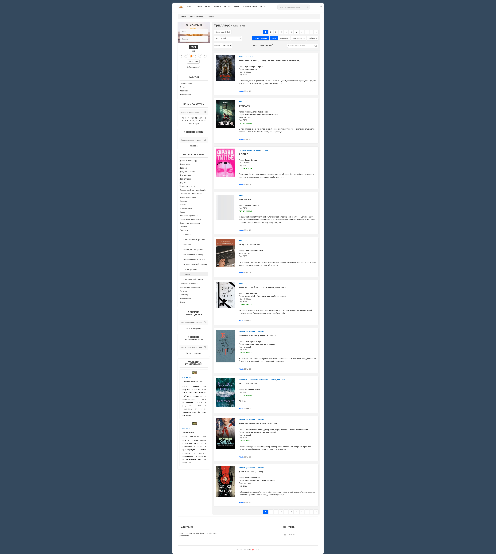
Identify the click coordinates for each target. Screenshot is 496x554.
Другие (183, 182)
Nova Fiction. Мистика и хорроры (260, 480)
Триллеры (200, 17)
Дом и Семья (185, 175)
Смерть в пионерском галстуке (259, 432)
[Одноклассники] (191, 56)
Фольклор (184, 294)
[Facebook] (205, 56)
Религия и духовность (190, 215)
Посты (182, 87)
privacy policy (184, 536)
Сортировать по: (261, 38)
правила (214, 533)
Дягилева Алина (252, 477)
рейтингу (313, 38)
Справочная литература (190, 219)
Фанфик (183, 291)
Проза (182, 212)
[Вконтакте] (181, 56)
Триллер (187, 274)
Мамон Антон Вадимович (256, 112)
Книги (199, 6)
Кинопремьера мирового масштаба (261, 114)
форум (189, 533)
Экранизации (185, 94)
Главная (190, 6)
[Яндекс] (195, 56)
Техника (183, 226)
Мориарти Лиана (252, 389)
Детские (183, 168)
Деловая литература (252, 13)
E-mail (292, 534)
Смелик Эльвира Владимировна (259, 429)
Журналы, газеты (187, 186)
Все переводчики (193, 328)
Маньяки (187, 244)
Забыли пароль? (193, 67)
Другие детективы (247, 331)
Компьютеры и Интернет (191, 193)
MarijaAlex (186, 378)
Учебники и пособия (188, 283)
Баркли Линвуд (252, 205)
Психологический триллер (195, 264)
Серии (236, 6)
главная (182, 533)
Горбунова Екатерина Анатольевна (291, 429)
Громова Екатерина (254, 250)
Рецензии (184, 91)
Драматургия (185, 179)
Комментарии (186, 83)
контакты (196, 533)
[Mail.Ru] (186, 56)
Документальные (187, 171)
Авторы (227, 6)
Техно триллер (190, 269)
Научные (183, 201)
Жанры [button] (217, 6)
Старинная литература (190, 223)
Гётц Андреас (251, 293)
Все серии (193, 146)
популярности (299, 38)
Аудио (208, 6)
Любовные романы (188, 197)
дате (274, 38)
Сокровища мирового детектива (260, 344)
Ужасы (250, 56)
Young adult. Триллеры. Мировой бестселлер (265, 296)
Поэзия (183, 204)
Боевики (187, 234)
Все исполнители (193, 353)
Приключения (186, 208)
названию (284, 38)
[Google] (200, 56)
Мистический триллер (193, 254)
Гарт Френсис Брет (254, 341)
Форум (263, 6)
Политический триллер (194, 259)
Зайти (193, 47)
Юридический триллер (193, 279)
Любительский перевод (249, 150)
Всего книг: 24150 (222, 32)
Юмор (182, 302)
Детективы (185, 164)
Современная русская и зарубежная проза (257, 380)
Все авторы (194, 123)
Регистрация (193, 61)
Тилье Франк (251, 160)
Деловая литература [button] (223, 13)
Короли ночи (251, 69)
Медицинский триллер (193, 249)
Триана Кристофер (254, 66)
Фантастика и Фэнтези (190, 287)
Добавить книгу (250, 6)
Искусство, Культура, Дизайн (193, 190)
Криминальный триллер (194, 239)
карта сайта (205, 533)
